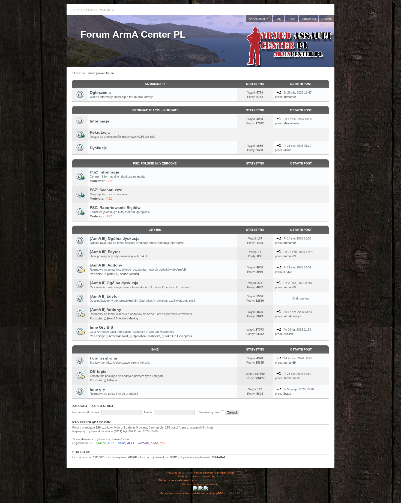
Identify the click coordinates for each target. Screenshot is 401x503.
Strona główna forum (100, 73)
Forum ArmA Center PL (132, 34)
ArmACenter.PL (259, 18)
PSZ (109, 180)
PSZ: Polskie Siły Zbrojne (154, 163)
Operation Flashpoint (146, 336)
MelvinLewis (291, 123)
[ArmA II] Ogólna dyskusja (114, 283)
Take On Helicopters (178, 336)
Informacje (99, 121)
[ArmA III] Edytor (105, 252)
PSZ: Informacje (104, 172)
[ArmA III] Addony (106, 265)
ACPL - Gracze (95, 443)
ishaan (287, 271)
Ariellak (288, 334)
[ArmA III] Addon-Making (123, 274)
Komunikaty (155, 83)
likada (287, 393)
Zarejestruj (308, 18)
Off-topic (98, 371)
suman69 (289, 96)
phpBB (186, 472)
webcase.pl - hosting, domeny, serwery (217, 480)
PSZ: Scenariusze (106, 190)
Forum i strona (103, 358)
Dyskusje (98, 148)
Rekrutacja (100, 132)
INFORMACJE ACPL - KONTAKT (155, 110)
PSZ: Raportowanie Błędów (115, 207)
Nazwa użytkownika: (86, 412)
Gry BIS (155, 229)
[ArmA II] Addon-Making (122, 318)
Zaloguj (326, 18)
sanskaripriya (292, 316)
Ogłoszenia (100, 92)
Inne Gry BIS (101, 327)
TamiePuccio (291, 378)
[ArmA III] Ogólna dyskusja (114, 238)
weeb (219, 476)
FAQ (279, 18)
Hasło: (148, 412)
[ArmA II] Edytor (104, 296)
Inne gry (97, 389)
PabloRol (218, 457)
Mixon (287, 150)
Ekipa (291, 18)
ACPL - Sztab (116, 443)
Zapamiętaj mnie (209, 412)
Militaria (112, 380)
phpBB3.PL (233, 493)
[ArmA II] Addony (105, 309)
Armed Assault (118, 336)
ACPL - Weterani (138, 443)
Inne (154, 349)
